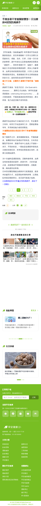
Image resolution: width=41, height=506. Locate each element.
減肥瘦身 (24, 447)
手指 (26, 196)
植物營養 (24, 457)
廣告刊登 (5, 476)
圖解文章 (5, 457)
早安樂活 (5, 460)
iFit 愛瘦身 (25, 496)
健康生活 (24, 444)
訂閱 (33, 397)
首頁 (3, 16)
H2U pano (25, 486)
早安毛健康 (25, 483)
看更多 (33, 310)
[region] (20, 110)
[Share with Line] (17, 205)
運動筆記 (24, 489)
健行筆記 (24, 492)
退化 (11, 200)
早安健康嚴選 (26, 476)
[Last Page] (30, 190)
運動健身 (5, 450)
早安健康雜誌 (26, 480)
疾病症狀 (5, 444)
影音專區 (5, 454)
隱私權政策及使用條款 (10, 480)
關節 (11, 196)
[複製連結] (25, 205)
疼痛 (33, 196)
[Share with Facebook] (21, 205)
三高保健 (24, 450)
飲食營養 (5, 447)
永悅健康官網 (26, 470)
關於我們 (5, 470)
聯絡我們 (5, 473)
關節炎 (19, 196)
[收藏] (7, 205)
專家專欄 (24, 454)
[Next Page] (26, 190)
